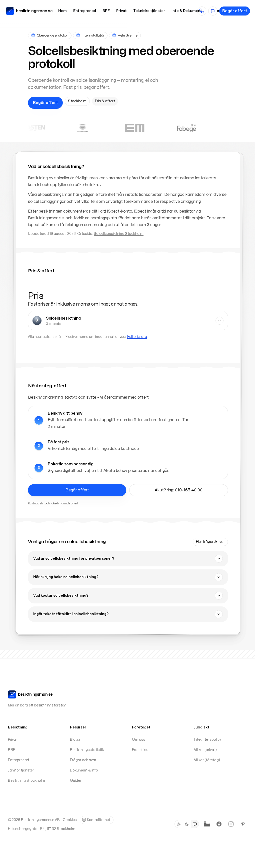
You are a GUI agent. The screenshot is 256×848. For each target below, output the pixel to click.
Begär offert (234, 11)
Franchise (140, 749)
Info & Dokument (187, 11)
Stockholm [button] (77, 101)
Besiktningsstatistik (87, 749)
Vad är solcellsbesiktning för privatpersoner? (73, 558)
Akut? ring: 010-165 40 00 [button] (178, 490)
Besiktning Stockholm (26, 780)
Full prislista (137, 336)
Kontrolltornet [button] (98, 819)
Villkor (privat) (205, 749)
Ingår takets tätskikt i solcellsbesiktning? (70, 614)
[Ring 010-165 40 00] (201, 11)
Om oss (138, 739)
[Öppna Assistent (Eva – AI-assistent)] (212, 11)
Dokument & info (84, 770)
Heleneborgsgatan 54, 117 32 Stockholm (41, 828)
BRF (106, 11)
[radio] (179, 824)
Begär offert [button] (45, 103)
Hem (62, 11)
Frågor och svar (83, 760)
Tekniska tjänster (149, 11)
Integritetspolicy (207, 739)
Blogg (75, 739)
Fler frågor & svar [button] (210, 541)
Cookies (70, 819)
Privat (121, 11)
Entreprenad (84, 11)
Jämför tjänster (21, 770)
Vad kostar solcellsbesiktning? (60, 595)
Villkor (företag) (207, 760)
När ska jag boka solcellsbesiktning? (65, 577)
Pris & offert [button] (105, 101)
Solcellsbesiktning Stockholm (119, 233)
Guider (75, 780)
